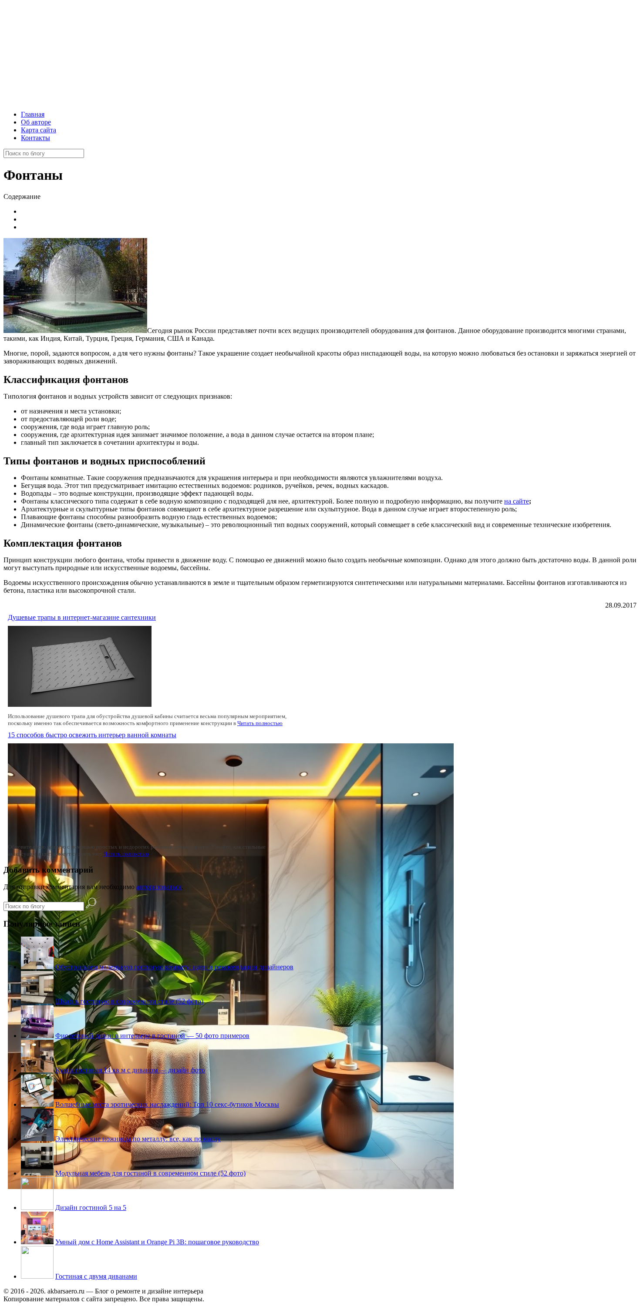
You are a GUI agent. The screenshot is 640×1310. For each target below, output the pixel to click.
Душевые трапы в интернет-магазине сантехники (82, 617)
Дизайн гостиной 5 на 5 (90, 1207)
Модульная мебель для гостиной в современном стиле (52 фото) (150, 1173)
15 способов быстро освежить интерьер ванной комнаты (92, 735)
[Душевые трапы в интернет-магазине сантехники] (80, 704)
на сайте (516, 501)
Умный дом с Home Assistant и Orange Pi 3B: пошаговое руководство (157, 1242)
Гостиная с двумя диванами (96, 1276)
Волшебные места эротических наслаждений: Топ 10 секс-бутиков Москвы (167, 1104)
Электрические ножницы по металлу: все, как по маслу (138, 1138)
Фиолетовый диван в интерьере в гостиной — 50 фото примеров (152, 1035)
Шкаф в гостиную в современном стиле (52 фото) (129, 1001)
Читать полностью (260, 723)
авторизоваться (159, 886)
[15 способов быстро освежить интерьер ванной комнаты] (231, 1186)
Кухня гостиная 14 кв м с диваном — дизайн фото (130, 1070)
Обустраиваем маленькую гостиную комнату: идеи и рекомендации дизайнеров (174, 967)
